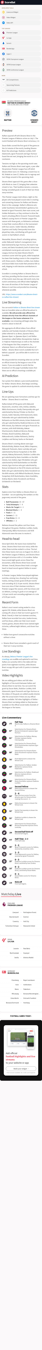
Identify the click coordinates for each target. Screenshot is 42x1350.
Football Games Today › (21, 1016)
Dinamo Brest (34, 121)
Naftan (7, 120)
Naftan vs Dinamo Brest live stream (26, 307)
